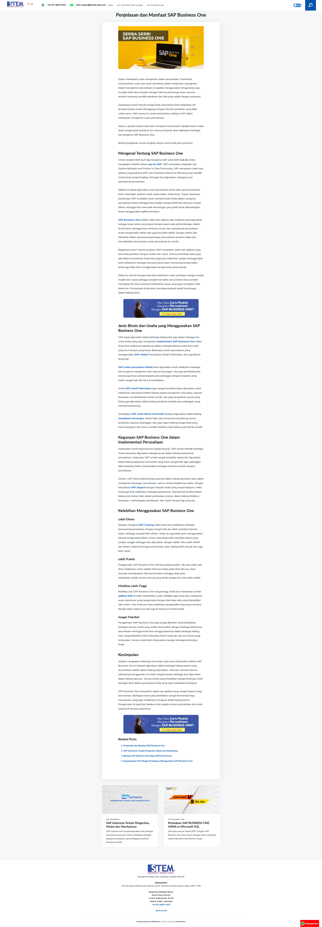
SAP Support (138, 487)
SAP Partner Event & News (130, 5)
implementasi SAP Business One (176, 341)
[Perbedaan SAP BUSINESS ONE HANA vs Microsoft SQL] (192, 799)
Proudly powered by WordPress (148, 921)
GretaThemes (180, 921)
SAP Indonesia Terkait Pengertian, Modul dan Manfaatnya (150, 751)
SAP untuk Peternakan (138, 388)
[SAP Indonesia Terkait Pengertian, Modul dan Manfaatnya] (130, 799)
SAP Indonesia (113, 819)
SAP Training (146, 525)
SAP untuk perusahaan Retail (135, 367)
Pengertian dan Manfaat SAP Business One (144, 746)
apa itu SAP (155, 164)
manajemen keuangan (131, 418)
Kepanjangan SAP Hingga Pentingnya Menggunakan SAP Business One (158, 761)
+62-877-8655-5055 (161, 904)
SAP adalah (141, 354)
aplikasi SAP (125, 596)
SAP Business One (155, 5)
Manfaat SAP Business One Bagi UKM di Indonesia (147, 756)
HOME (110, 5)
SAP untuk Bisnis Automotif (147, 414)
